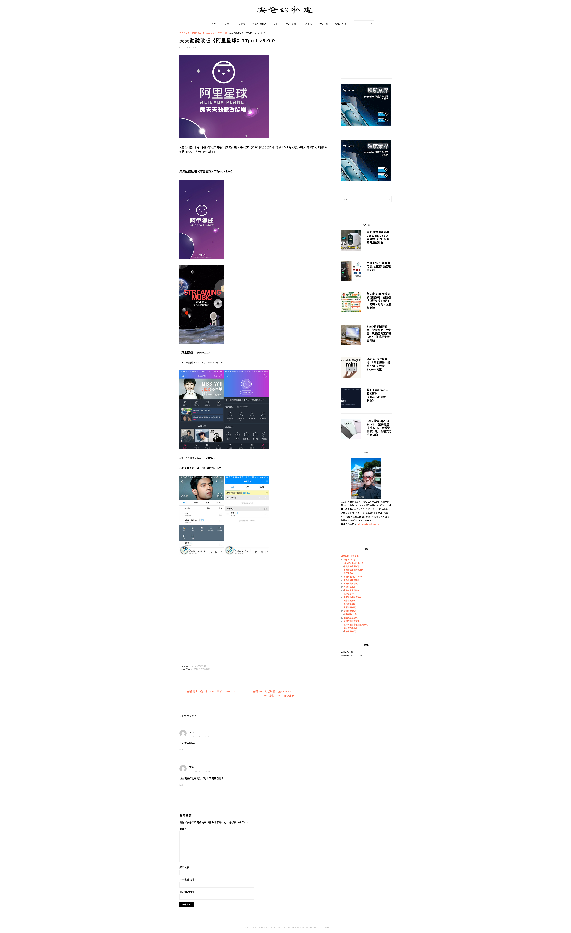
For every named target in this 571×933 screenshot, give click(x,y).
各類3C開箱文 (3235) (353, 576)
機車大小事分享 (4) (352, 597)
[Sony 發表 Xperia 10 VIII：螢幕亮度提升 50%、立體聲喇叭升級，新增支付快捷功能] (351, 429)
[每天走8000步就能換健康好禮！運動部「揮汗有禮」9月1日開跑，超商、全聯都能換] (351, 302)
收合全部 (355, 556)
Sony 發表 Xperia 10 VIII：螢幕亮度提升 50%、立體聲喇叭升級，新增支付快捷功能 (379, 428)
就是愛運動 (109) (351, 580)
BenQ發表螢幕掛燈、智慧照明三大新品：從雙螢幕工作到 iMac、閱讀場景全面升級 (379, 333)
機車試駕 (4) (349, 600)
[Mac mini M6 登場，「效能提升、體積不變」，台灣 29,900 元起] (351, 368)
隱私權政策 (301, 927)
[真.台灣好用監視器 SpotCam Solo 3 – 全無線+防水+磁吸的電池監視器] (351, 241)
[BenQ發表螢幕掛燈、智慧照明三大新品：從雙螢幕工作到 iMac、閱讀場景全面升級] (351, 335)
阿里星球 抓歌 (204, 669)
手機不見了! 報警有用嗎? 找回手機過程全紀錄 (379, 266)
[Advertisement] (254, 591)
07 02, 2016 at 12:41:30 (199, 736)
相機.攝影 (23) (350, 614)
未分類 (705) (349, 594)
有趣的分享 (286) (351, 590)
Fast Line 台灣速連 (322, 927)
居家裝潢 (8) (349, 587)
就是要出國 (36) (351, 583)
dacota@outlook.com (369, 524)
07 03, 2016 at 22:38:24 (199, 772)
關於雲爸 (291, 927)
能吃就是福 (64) (351, 617)
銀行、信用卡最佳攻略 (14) (356, 624)
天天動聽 (194, 669)
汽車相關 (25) (350, 607)
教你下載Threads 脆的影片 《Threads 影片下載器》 (378, 395)
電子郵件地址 (187, 879)
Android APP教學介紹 (198, 666)
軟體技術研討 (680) (352, 621)
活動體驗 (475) (350, 611)
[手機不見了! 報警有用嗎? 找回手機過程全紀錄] (351, 272)
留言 (182, 828)
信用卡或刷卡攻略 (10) (354, 570)
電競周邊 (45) (350, 631)
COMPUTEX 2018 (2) (353, 563)
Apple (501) (349, 559)
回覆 (181, 750)
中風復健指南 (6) (351, 566)
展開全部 (345, 556)
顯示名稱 (185, 867)
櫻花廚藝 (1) (349, 604)
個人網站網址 (186, 891)
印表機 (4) (348, 573)
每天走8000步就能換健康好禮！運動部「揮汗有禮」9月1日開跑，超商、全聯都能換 (379, 301)
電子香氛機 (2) (350, 628)
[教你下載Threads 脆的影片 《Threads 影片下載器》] (351, 398)
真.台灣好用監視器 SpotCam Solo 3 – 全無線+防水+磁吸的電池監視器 (378, 237)
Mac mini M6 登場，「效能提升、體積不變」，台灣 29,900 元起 (378, 364)
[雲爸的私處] (285, 15)
